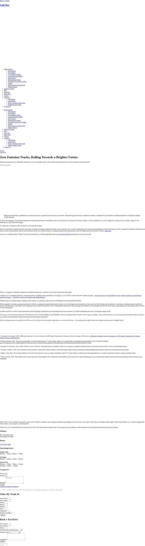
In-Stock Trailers (9, 89)
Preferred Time (5, 532)
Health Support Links (14, 105)
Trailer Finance (12, 87)
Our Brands (11, 99)
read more (108, 231)
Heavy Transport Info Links (16, 103)
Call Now (4, 5)
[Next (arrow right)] (3, 545)
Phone (2, 502)
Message (3, 483)
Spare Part (7, 94)
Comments (3, 539)
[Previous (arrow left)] (1, 545)
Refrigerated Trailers (14, 80)
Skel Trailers (12, 78)
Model (2, 507)
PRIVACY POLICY (41, 490)
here (21, 222)
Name (2, 473)
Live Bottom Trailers (14, 74)
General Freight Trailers (15, 76)
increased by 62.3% (64, 234)
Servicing (7, 92)
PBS (5, 90)
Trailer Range (8, 69)
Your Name (4, 498)
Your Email (3, 500)
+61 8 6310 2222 (5, 444)
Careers (6, 96)
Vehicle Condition (6, 513)
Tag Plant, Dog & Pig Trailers (17, 81)
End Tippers (11, 73)
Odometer (3, 511)
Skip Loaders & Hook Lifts (16, 85)
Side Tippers (12, 71)
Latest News (12, 101)
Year (1, 509)
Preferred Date (4, 530)
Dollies (10, 83)
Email (2, 475)
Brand (2, 505)
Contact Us (7, 106)
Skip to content (4, 1)
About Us (7, 97)
